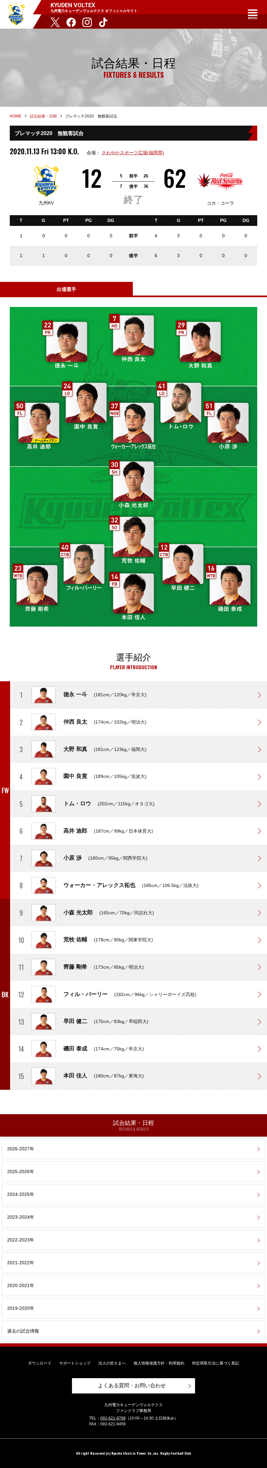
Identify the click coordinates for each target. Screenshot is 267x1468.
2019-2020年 (20, 1308)
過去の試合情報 (23, 1331)
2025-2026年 (20, 1171)
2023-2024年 (20, 1217)
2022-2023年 (20, 1239)
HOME (15, 116)
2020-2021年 (20, 1285)
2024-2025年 (20, 1194)
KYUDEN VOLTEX (16, 14)
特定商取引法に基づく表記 (215, 1363)
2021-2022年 (20, 1262)
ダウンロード (39, 1363)
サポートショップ (75, 1363)
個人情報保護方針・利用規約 (159, 1363)
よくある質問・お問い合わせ (132, 1385)
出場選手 (66, 289)
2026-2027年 (20, 1148)
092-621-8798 (113, 1418)
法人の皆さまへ (112, 1363)
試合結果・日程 (43, 116)
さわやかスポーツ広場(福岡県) (133, 152)
